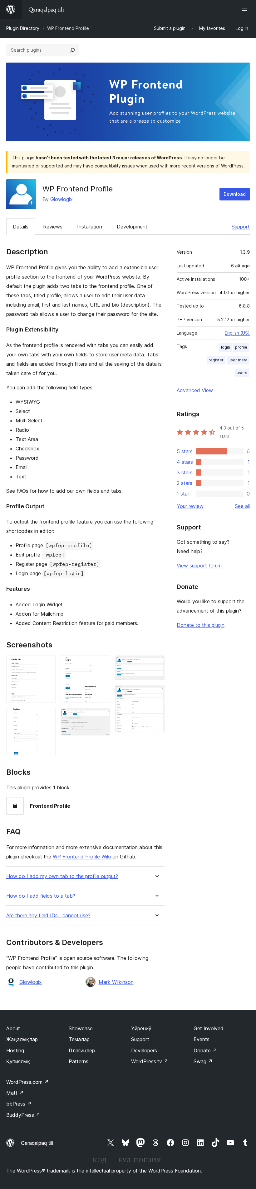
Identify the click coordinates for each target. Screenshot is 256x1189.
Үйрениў (141, 1028)
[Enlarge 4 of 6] (102, 716)
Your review (190, 506)
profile (241, 347)
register (216, 360)
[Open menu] (246, 9)
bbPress (19, 1104)
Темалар (79, 1039)
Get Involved (209, 1028)
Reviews (52, 226)
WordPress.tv (149, 1061)
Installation (89, 226)
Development (132, 226)
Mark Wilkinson (116, 982)
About (13, 1028)
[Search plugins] (72, 50)
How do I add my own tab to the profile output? (62, 876)
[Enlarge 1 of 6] (47, 664)
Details (20, 226)
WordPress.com (27, 1082)
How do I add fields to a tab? (40, 896)
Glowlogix (61, 199)
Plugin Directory (22, 28)
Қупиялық (18, 1061)
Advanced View (195, 390)
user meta (238, 360)
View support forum (199, 565)
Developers (144, 1050)
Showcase (81, 1028)
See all (242, 506)
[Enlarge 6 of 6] (156, 693)
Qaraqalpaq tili (37, 1143)
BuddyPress (23, 1115)
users (242, 372)
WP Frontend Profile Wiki (82, 856)
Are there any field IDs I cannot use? (48, 916)
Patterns (78, 1061)
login (225, 347)
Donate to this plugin (200, 625)
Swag (203, 1061)
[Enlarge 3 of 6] (102, 664)
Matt (15, 1093)
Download (235, 194)
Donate (205, 1050)
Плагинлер (82, 1050)
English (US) (237, 333)
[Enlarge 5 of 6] (156, 664)
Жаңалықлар (22, 1039)
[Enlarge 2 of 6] (47, 716)
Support (241, 226)
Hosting (15, 1050)
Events (201, 1039)
